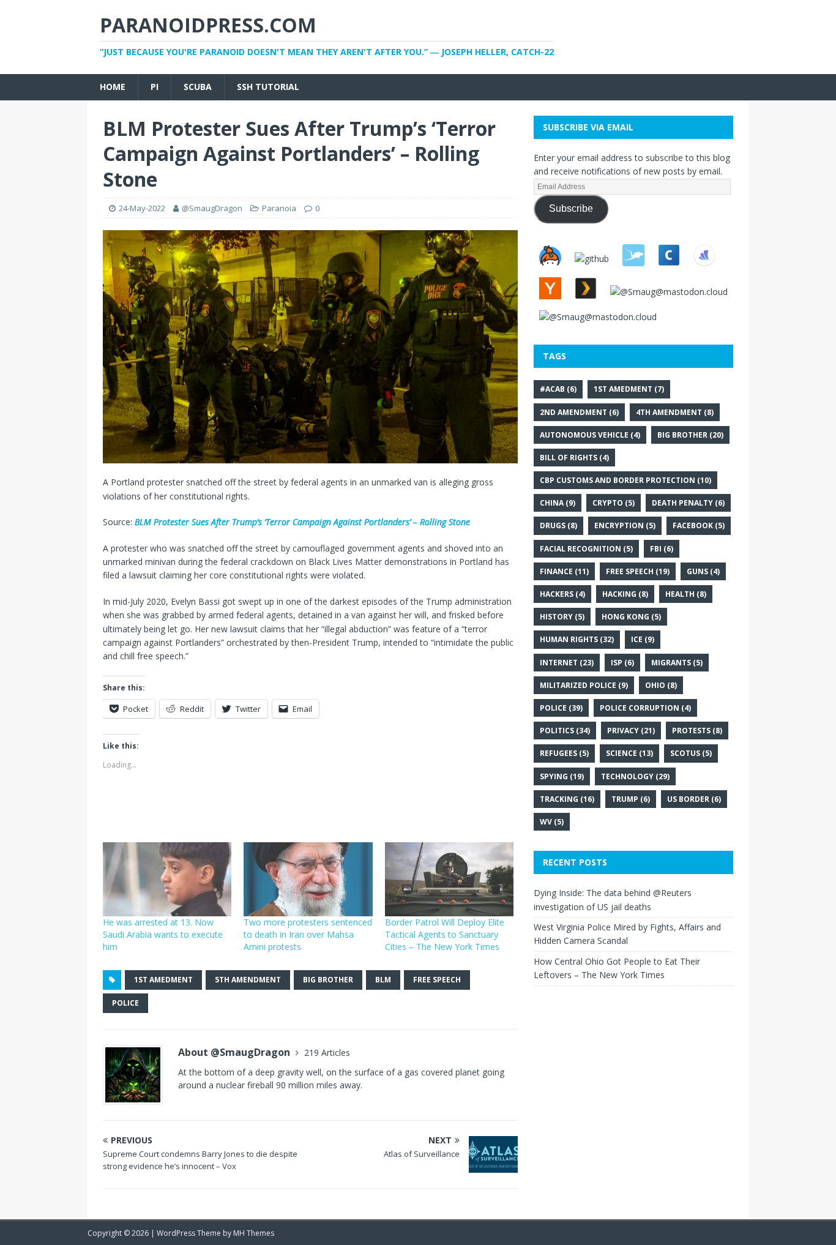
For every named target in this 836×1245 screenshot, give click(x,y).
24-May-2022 (142, 208)
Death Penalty (688, 503)
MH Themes (253, 1233)
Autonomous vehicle (590, 435)
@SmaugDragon (212, 208)
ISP (622, 662)
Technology (635, 776)
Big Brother (328, 979)
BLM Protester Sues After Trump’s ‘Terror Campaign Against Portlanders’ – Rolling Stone (302, 522)
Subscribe (571, 208)
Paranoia (279, 208)
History (562, 616)
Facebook (699, 525)
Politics (565, 730)
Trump (630, 799)
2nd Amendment (579, 412)
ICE (642, 639)
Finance (564, 571)
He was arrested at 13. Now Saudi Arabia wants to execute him (163, 934)
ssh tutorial (268, 86)
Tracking (567, 799)
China (557, 503)
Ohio (661, 685)
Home (112, 86)
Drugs (558, 525)
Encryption (624, 525)
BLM (383, 979)
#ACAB (558, 389)
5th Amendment (248, 979)
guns (703, 571)
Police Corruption (645, 708)
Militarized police (584, 685)
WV (552, 822)
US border (694, 799)
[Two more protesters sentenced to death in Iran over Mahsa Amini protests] (308, 879)
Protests (697, 730)
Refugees (564, 753)
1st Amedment (163, 979)
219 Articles (327, 1052)
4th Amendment (675, 412)
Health (685, 594)
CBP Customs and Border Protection (625, 480)
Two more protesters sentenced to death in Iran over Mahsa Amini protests (308, 934)
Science (629, 753)
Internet (567, 662)
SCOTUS (691, 753)
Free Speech (437, 979)
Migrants (677, 662)
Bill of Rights (574, 457)
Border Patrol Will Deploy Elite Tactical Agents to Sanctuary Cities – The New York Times (444, 934)
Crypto (613, 503)
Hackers (562, 594)
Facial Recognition (586, 549)
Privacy (631, 730)
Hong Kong (631, 616)
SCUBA (198, 86)
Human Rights (577, 639)
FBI (661, 549)
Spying (562, 776)
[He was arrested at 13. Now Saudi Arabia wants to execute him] (167, 879)
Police (125, 1003)
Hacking (625, 594)
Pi (155, 86)
